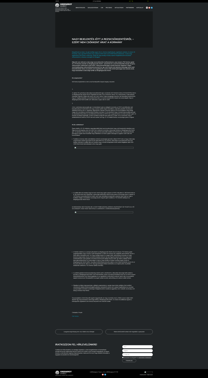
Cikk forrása (75, 316)
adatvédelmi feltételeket (145, 357)
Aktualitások (119, 7)
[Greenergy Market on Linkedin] (152, 8)
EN (147, 7)
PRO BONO (109, 7)
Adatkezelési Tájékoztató (146, 374)
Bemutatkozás (80, 7)
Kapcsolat (139, 7)
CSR (102, 7)
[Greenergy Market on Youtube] (149, 8)
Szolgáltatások (93, 7)
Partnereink (130, 7)
